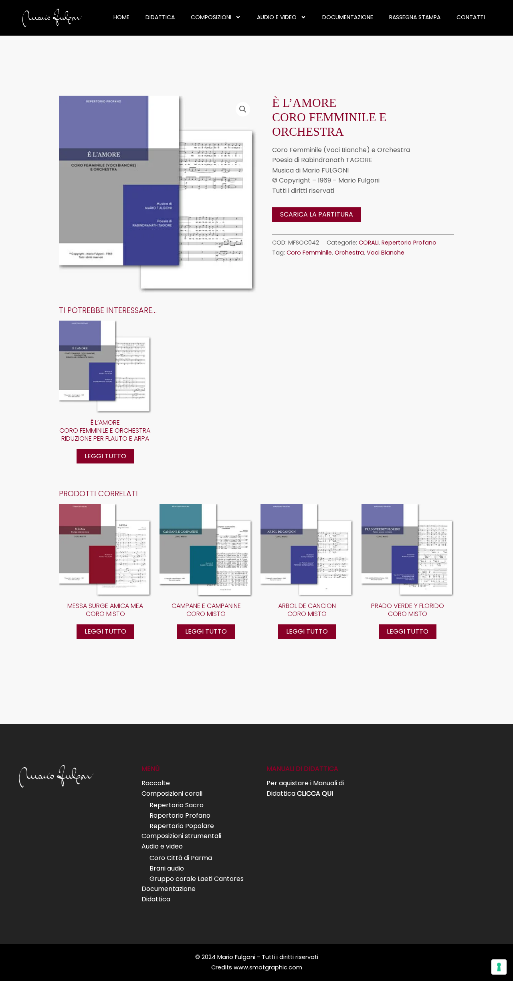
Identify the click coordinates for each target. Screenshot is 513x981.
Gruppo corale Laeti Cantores (196, 878)
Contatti (470, 17)
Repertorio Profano (409, 243)
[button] (243, 109)
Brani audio (166, 868)
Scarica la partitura (316, 214)
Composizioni (211, 17)
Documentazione (347, 17)
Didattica (160, 17)
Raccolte (155, 783)
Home (121, 17)
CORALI (369, 243)
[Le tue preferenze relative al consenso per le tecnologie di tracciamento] (499, 967)
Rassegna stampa (414, 17)
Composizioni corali (171, 793)
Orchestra (349, 253)
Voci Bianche (385, 253)
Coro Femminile (309, 253)
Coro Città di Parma (180, 858)
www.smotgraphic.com (268, 967)
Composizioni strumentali (181, 836)
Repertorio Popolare (181, 826)
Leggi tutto (105, 456)
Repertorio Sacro (176, 805)
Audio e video (277, 17)
